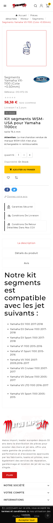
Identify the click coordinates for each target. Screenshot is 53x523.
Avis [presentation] (26, 263)
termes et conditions (14, 511)
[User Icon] (41, 5)
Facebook (7, 190)
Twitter (14, 190)
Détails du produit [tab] (26, 253)
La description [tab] (26, 243)
